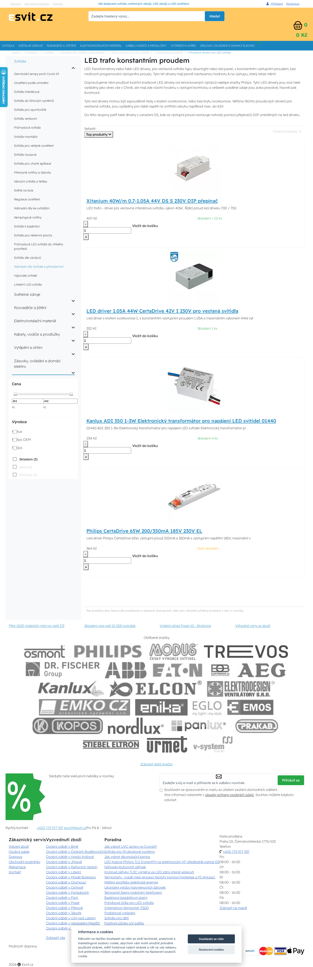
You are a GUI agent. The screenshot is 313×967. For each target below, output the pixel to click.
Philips (17, 447)
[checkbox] (24, 459)
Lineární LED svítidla (28, 284)
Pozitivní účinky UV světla (124, 923)
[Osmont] (44, 652)
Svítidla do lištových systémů (34, 101)
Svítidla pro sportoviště (30, 110)
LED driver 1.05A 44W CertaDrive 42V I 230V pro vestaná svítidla (162, 311)
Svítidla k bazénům (27, 226)
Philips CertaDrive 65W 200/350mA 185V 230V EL (144, 531)
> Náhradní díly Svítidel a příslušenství (81, 52)
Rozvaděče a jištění (61, 45)
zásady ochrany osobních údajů (229, 795)
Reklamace (17, 867)
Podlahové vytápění (119, 913)
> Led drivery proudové (168, 52)
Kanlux (17, 431)
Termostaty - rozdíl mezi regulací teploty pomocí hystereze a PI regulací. (159, 877)
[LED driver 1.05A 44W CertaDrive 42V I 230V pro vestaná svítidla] (194, 276)
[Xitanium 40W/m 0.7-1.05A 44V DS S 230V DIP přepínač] (194, 166)
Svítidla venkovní (25, 119)
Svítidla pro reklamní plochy (33, 235)
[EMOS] (250, 707)
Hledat (214, 16)
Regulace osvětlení (27, 199)
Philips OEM (21, 439)
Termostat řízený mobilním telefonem (133, 892)
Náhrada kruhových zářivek (125, 867)
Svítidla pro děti (116, 918)
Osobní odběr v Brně (62, 846)
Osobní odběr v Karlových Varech (71, 867)
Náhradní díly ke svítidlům (32, 208)
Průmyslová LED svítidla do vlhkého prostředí (38, 246)
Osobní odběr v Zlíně (62, 928)
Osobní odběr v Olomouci (66, 882)
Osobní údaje (19, 851)
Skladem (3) (28, 459)
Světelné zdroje (30, 45)
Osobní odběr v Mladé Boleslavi (71, 877)
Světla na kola (23, 190)
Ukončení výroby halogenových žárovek (135, 887)
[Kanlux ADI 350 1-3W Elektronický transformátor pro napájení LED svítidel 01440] (194, 386)
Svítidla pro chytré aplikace (32, 163)
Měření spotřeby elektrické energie (131, 882)
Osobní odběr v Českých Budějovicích (75, 851)
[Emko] (84, 707)
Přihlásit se (291, 780)
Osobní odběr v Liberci (63, 872)
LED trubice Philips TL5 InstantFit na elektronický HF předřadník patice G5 (162, 862)
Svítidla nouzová (25, 155)
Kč (13, 407)
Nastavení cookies (211, 949)
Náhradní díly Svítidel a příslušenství (38, 267)
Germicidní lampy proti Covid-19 (36, 74)
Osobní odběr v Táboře (63, 913)
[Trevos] (247, 652)
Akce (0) (25, 467)
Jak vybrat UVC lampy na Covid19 (130, 846)
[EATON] (178, 670)
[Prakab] (256, 726)
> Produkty (31, 52)
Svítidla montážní (25, 137)
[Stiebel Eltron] (111, 744)
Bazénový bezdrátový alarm (125, 897)
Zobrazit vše (55, 937)
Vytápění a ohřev (183, 45)
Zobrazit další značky (156, 764)
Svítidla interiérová (26, 92)
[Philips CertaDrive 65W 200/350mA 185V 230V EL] (194, 496)
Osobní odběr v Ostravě (64, 887)
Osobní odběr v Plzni (62, 897)
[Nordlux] (136, 726)
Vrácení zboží (19, 846)
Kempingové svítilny (28, 217)
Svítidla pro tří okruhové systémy (129, 851)
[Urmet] (167, 744)
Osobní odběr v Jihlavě (64, 862)
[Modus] (173, 652)
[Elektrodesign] (241, 689)
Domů (16, 52)
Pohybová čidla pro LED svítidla (129, 903)
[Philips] (108, 652)
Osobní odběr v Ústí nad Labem (71, 918)
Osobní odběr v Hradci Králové (70, 857)
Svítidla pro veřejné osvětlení (34, 146)
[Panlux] (198, 726)
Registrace (292, 3)
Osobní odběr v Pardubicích (67, 892)
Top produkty (97, 134)
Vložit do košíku (145, 226)
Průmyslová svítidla (27, 127)
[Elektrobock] (220, 670)
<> (15, 394)
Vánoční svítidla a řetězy (30, 181)
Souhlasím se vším (211, 939)
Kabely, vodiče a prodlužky (146, 45)
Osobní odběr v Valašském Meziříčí (73, 923)
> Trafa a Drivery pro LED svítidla (129, 52)
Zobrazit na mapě (233, 908)
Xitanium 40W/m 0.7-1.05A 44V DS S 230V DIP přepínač (152, 201)
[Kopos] (68, 726)
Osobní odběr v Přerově (64, 908)
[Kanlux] (71, 689)
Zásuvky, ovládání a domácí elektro (227, 45)
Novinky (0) (28, 475)
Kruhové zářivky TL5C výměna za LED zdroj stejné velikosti (149, 872)
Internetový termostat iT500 (126, 908)
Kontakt (58, 3)
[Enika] (161, 707)
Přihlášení (276, 3)
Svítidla (8, 45)
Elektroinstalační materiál (101, 45)
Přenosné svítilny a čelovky (32, 172)
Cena (16, 384)
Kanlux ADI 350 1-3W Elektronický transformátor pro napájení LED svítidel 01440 (181, 421)
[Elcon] (155, 689)
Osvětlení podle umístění (31, 83)
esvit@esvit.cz (75, 828)
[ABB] (125, 670)
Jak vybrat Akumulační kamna (127, 857)
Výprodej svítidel (25, 275)
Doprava (15, 3)
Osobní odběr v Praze (62, 903)
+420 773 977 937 (50, 828)
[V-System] (212, 744)
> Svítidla (48, 52)
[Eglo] (207, 707)
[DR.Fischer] (63, 670)
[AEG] (262, 670)
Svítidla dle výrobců (27, 258)
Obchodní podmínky (37, 3)
